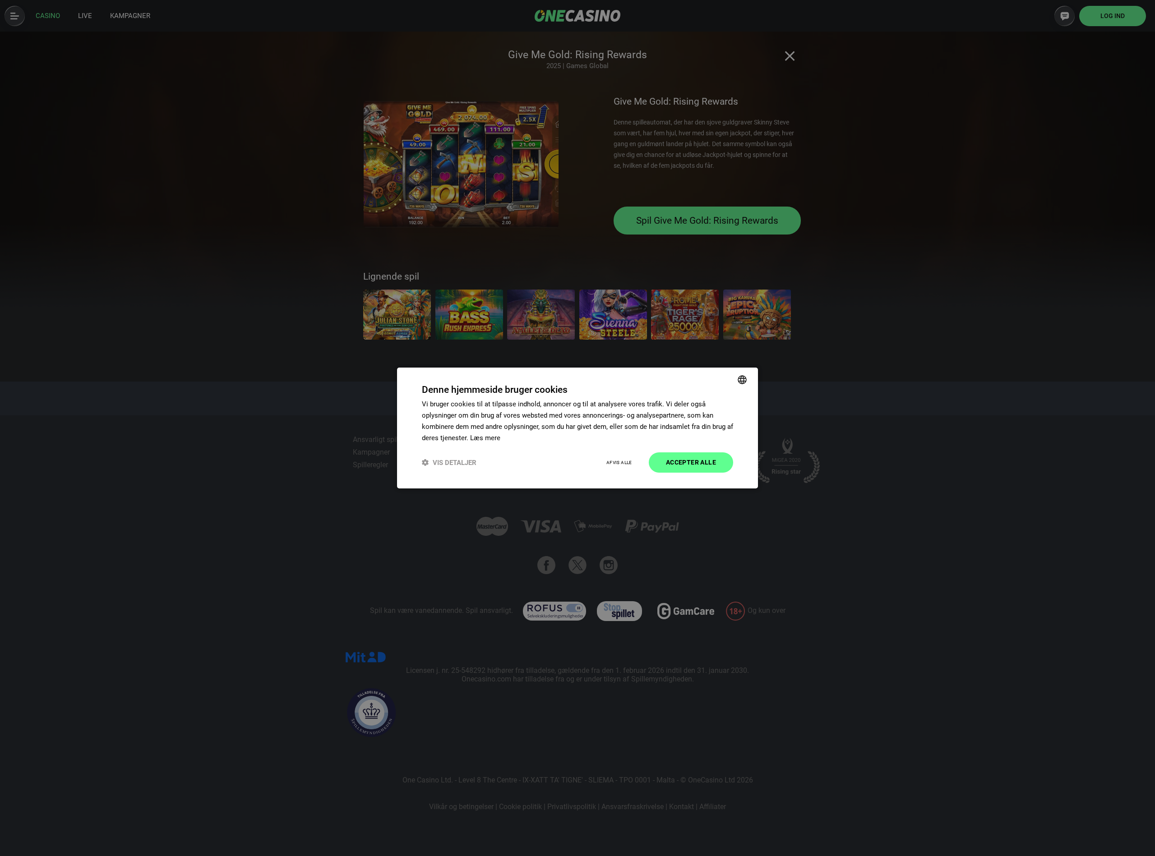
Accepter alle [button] (691, 462)
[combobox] (742, 379)
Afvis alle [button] (619, 462)
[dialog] (577, 428)
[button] (449, 462)
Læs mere (485, 438)
